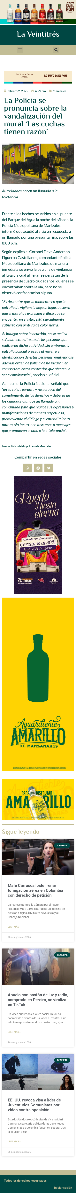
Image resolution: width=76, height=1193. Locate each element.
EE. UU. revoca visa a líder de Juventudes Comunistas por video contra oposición (34, 1105)
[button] (20, 50)
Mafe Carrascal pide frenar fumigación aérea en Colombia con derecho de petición (35, 890)
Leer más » (14, 926)
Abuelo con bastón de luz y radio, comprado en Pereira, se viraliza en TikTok (38, 1000)
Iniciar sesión (63, 1187)
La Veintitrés (38, 35)
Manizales (59, 91)
